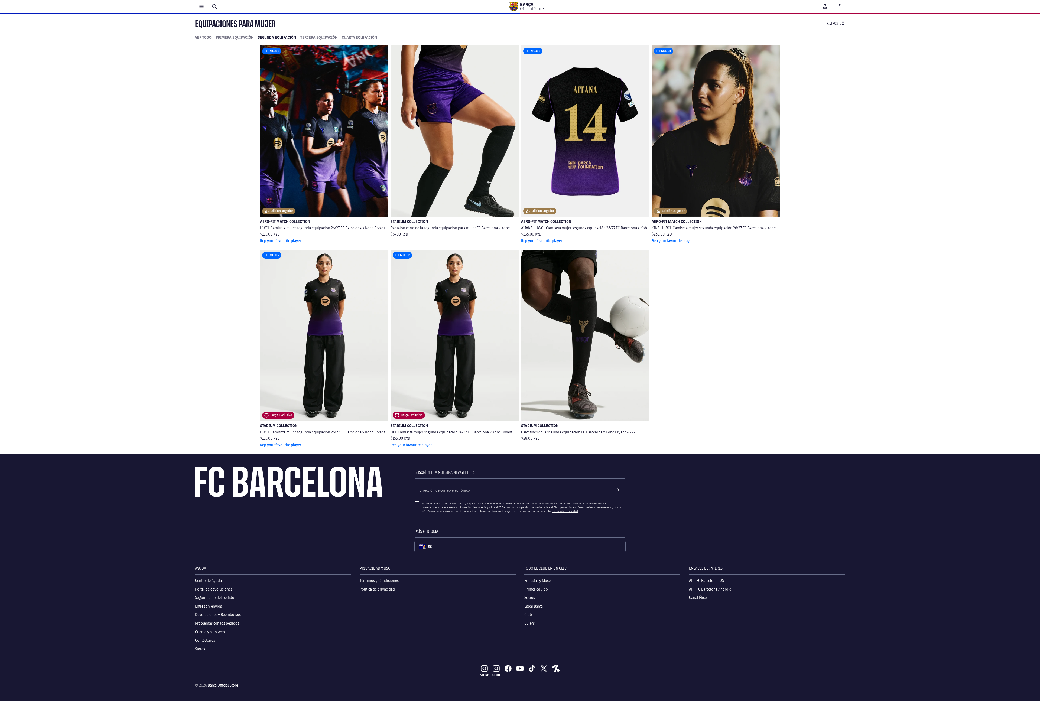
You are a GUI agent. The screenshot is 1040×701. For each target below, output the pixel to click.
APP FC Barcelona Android (710, 589)
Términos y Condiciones (379, 580)
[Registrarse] (617, 490)
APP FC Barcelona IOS (706, 580)
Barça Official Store (223, 685)
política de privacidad (572, 503)
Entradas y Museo (538, 580)
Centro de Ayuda (208, 580)
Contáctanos (205, 640)
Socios (529, 597)
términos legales (544, 503)
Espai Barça (533, 606)
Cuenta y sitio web (210, 632)
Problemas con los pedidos (217, 623)
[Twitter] (544, 668)
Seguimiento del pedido (214, 597)
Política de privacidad (377, 589)
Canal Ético (698, 597)
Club (528, 614)
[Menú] (201, 6)
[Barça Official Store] (526, 6)
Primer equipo (536, 589)
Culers (529, 623)
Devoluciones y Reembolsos (218, 614)
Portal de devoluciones (213, 589)
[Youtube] (520, 668)
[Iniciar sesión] (825, 6)
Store (484, 675)
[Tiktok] (532, 668)
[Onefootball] (555, 668)
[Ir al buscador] (214, 6)
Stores (200, 649)
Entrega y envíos (208, 606)
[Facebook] (508, 668)
